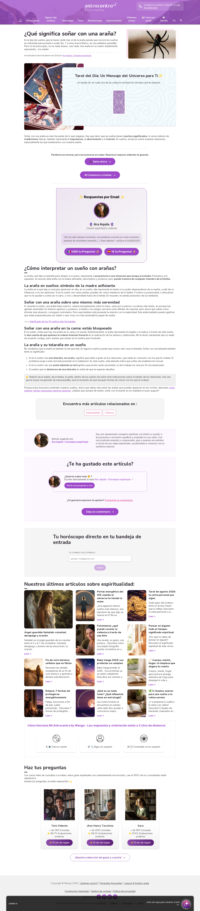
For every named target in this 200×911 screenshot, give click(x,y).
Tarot (81, 20)
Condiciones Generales (77, 891)
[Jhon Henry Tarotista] (100, 821)
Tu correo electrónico (82, 552)
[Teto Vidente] (59, 821)
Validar (100, 567)
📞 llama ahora (98, 161)
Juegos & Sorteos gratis (136, 883)
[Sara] (140, 821)
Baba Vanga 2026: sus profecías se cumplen (110, 661)
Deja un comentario (98, 511)
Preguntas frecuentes (111, 883)
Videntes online (132, 19)
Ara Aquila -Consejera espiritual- (77, 55)
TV (173, 20)
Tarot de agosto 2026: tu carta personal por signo (162, 595)
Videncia (109, 412)
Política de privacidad (124, 891)
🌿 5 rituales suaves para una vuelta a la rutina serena (161, 694)
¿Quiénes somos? (89, 883)
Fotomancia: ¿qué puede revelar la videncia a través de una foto (109, 630)
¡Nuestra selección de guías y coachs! (98, 857)
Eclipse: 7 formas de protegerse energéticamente (57, 694)
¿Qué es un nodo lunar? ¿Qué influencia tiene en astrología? (110, 694)
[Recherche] (181, 21)
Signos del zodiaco (51, 19)
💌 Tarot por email (148, 19)
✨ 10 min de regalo (59, 842)
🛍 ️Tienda (164, 19)
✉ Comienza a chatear (98, 175)
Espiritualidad (113, 20)
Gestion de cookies (101, 891)
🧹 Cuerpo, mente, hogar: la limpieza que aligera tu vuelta (162, 663)
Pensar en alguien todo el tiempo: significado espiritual (161, 629)
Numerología (95, 20)
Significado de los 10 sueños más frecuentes (53, 321)
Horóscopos (32, 20)
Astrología (67, 20)
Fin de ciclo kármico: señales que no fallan (58, 661)
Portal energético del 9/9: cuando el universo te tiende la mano (110, 596)
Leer (26, 653)
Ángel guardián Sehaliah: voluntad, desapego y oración (45, 634)
